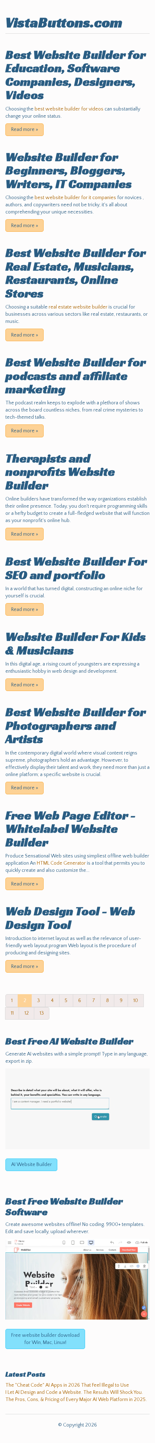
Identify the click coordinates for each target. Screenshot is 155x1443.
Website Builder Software (64, 1206)
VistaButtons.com (63, 22)
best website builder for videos (69, 109)
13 (42, 1013)
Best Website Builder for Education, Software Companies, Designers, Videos (75, 75)
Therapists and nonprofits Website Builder (60, 472)
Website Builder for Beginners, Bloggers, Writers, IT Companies (68, 170)
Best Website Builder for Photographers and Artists (75, 725)
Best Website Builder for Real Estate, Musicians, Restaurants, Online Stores (75, 273)
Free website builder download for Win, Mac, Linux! (45, 1338)
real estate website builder (78, 307)
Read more (24, 129)
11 (12, 1013)
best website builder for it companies (75, 198)
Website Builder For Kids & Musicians (75, 643)
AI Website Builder (91, 1041)
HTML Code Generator (61, 863)
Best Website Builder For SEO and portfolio (76, 568)
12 (27, 1013)
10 (135, 1000)
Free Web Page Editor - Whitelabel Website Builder (70, 829)
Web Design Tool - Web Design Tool (70, 917)
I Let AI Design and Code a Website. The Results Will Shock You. (74, 1392)
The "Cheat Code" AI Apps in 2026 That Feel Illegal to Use (67, 1385)
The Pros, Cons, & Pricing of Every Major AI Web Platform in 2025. (76, 1399)
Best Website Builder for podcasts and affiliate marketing (75, 375)
